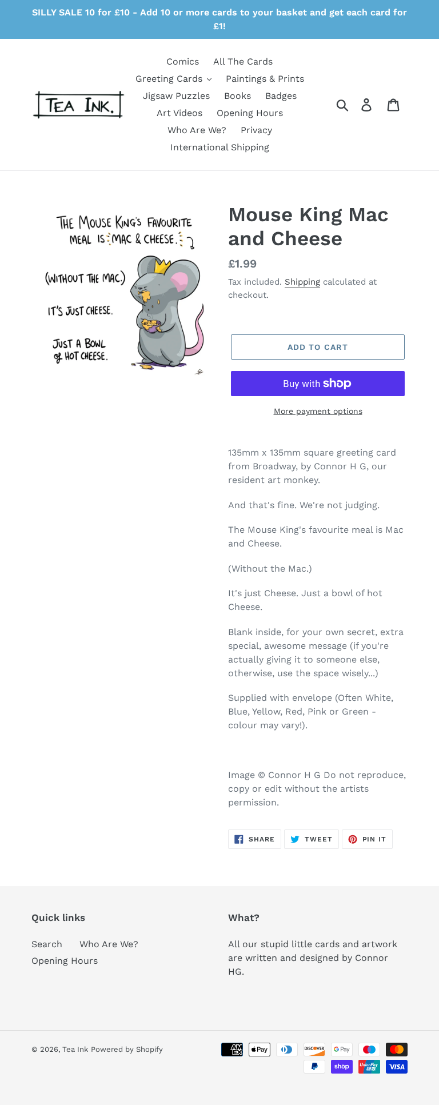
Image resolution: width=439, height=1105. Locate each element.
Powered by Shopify (127, 1049)
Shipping (302, 282)
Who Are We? (108, 944)
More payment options (318, 411)
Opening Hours (64, 960)
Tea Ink (75, 1049)
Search (46, 944)
